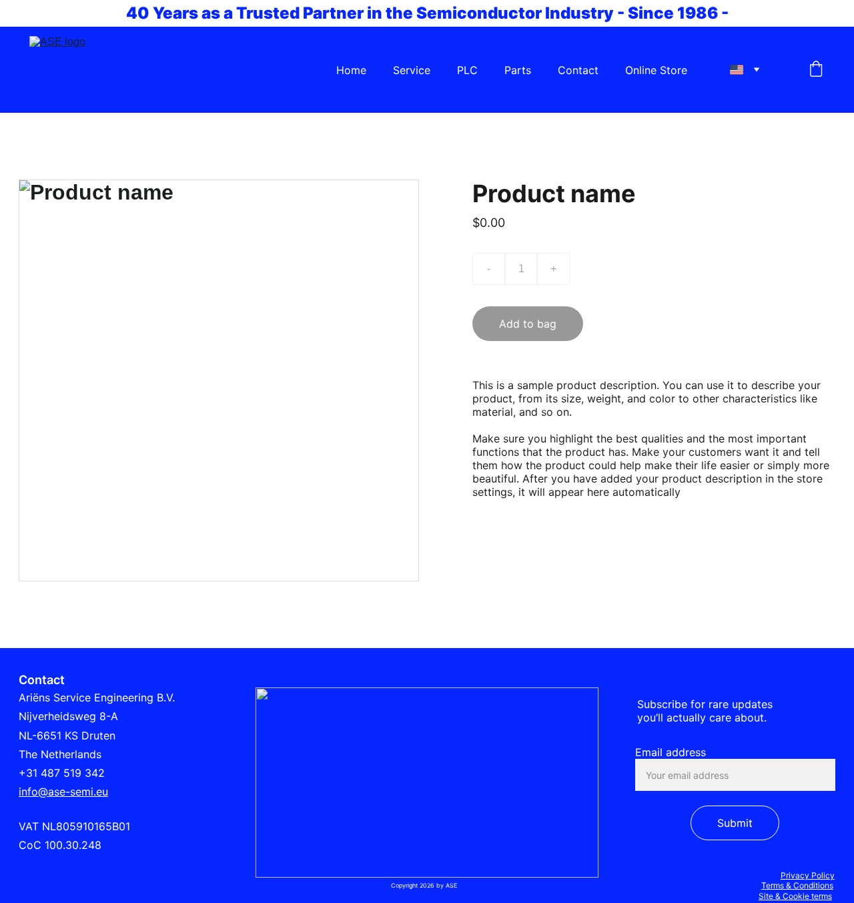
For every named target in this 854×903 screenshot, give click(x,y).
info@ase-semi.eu (63, 791)
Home (351, 70)
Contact (578, 70)
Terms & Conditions (797, 885)
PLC (467, 70)
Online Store (656, 70)
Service (411, 70)
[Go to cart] (816, 70)
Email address (670, 752)
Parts (517, 70)
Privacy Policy (808, 875)
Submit (735, 823)
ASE (450, 885)
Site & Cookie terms (795, 896)
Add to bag (527, 323)
